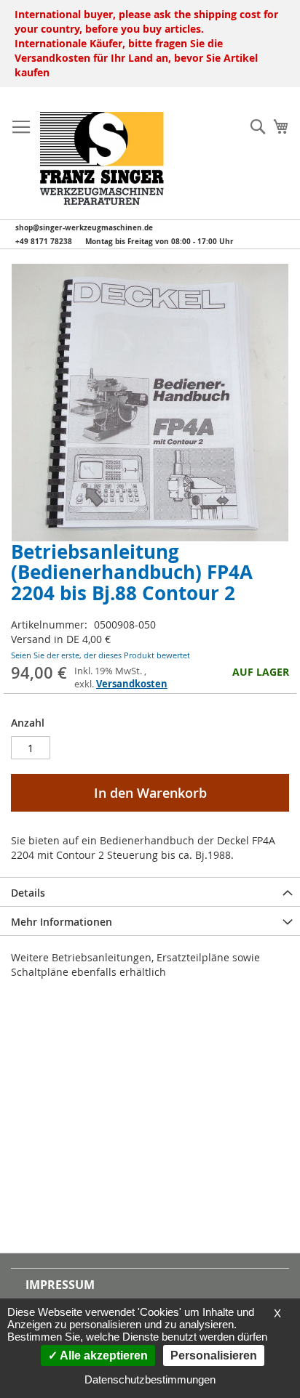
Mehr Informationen (61, 922)
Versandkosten (131, 683)
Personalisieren (213, 1355)
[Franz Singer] (102, 158)
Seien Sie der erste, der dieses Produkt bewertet (100, 655)
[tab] (150, 891)
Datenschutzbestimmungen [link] (150, 1379)
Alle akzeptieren (103, 1355)
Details (28, 893)
